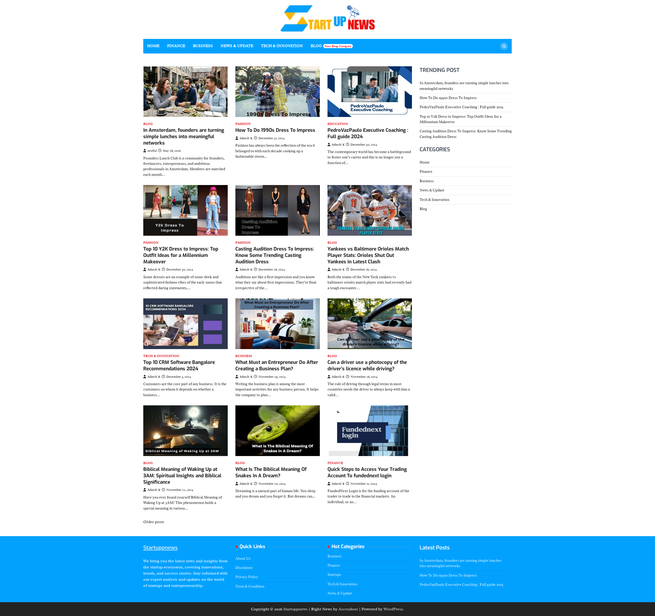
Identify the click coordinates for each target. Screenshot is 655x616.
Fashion (243, 124)
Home (153, 46)
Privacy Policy (246, 577)
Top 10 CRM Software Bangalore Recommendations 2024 (179, 365)
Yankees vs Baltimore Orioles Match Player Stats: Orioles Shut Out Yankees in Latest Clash (368, 255)
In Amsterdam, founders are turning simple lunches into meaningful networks (183, 136)
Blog (331, 46)
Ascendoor (348, 609)
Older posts (153, 521)
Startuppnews (160, 547)
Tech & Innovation (282, 46)
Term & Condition (249, 586)
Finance (176, 46)
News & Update (237, 46)
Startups (334, 574)
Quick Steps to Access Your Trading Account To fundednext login (367, 472)
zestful (152, 151)
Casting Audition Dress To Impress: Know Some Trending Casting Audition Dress (274, 255)
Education (338, 124)
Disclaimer (244, 567)
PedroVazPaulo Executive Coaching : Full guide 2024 (368, 133)
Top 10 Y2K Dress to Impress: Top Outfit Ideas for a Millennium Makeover (180, 255)
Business (203, 46)
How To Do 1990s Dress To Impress (275, 130)
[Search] (504, 46)
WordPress (393, 609)
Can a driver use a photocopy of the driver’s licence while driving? (367, 365)
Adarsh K (246, 138)
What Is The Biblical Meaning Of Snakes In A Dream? (271, 472)
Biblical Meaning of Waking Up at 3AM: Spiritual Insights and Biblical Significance (182, 475)
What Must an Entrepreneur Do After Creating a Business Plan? (276, 365)
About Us (242, 558)
